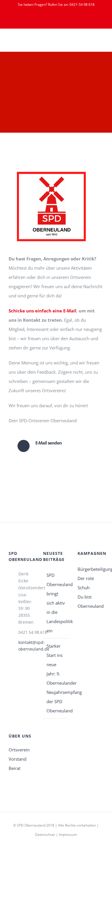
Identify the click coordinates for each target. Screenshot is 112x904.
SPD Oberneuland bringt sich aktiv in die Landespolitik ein (56, 602)
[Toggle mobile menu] (101, 43)
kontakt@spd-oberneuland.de (26, 646)
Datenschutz (45, 834)
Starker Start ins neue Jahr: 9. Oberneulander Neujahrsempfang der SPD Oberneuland (56, 678)
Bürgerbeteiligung (90, 569)
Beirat (14, 768)
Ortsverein (19, 750)
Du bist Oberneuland (90, 601)
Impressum (68, 834)
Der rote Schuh (86, 582)
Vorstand (17, 759)
